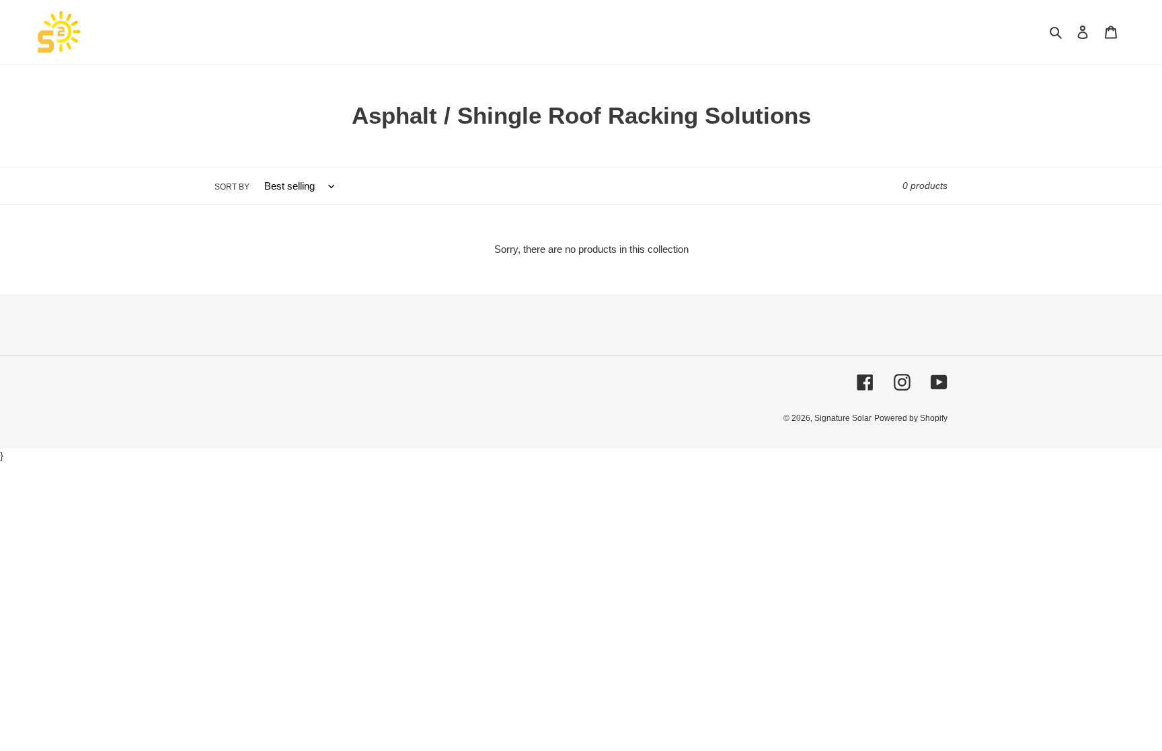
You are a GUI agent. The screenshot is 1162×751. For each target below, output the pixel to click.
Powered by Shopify (910, 418)
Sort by (232, 187)
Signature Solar (843, 418)
